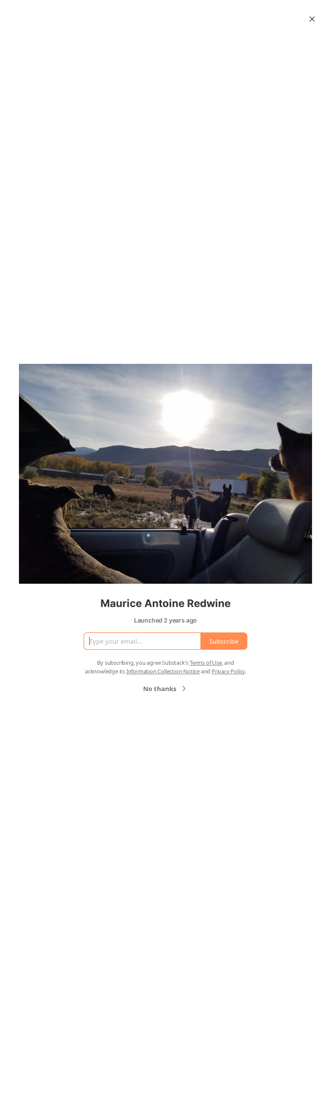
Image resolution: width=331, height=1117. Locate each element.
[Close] (312, 19)
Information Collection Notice (163, 671)
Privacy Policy (228, 671)
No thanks (159, 688)
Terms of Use (206, 662)
